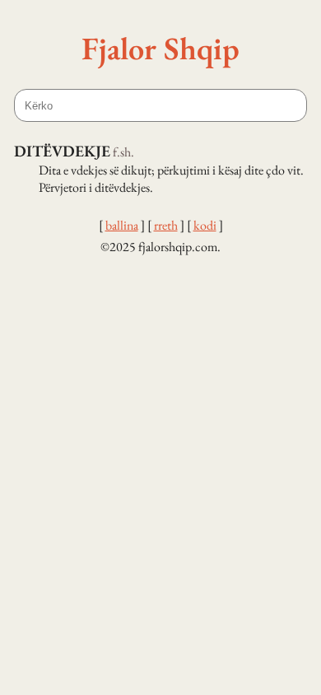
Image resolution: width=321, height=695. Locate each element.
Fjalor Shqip (160, 47)
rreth (166, 225)
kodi (204, 225)
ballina (121, 225)
